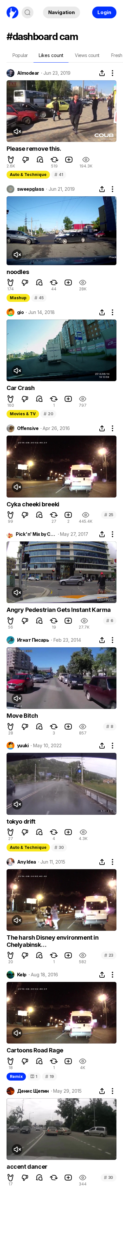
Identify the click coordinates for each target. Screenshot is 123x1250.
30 (59, 847)
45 (38, 298)
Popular (20, 55)
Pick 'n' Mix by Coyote (35, 534)
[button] (11, 160)
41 (58, 174)
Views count (87, 55)
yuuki (23, 745)
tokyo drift (21, 821)
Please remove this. (34, 148)
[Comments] (40, 160)
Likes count (51, 55)
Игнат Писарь (33, 640)
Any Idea (26, 862)
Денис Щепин (33, 1091)
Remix (16, 1076)
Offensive (27, 428)
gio (20, 312)
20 (48, 414)
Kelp (22, 974)
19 (49, 1076)
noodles (18, 271)
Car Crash (20, 387)
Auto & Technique (28, 174)
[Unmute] (17, 131)
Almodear (28, 73)
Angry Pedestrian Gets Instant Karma (59, 609)
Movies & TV (23, 413)
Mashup (18, 297)
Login (104, 12)
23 (108, 955)
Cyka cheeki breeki (33, 504)
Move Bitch (22, 715)
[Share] (102, 73)
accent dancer (27, 1166)
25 (108, 515)
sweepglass (30, 189)
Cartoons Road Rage (35, 1050)
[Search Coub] (27, 12)
